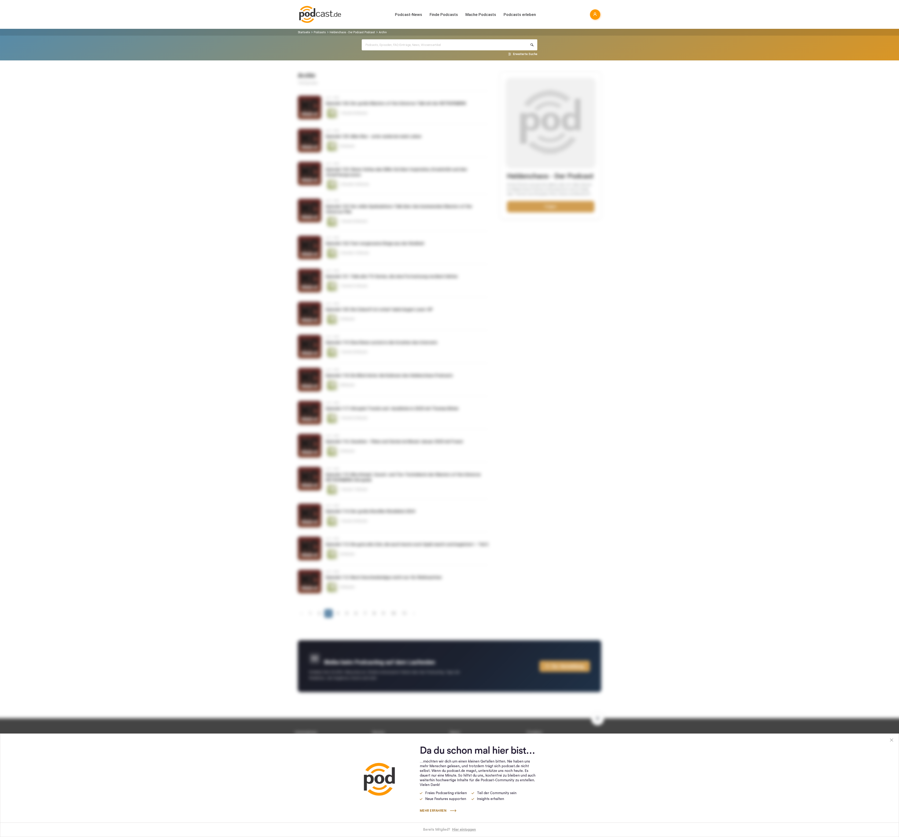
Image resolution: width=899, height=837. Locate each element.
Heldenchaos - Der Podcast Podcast (352, 32)
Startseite (304, 32)
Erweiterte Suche (525, 54)
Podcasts (320, 32)
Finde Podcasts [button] (444, 14)
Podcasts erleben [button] (520, 14)
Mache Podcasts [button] (480, 14)
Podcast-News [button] (408, 14)
